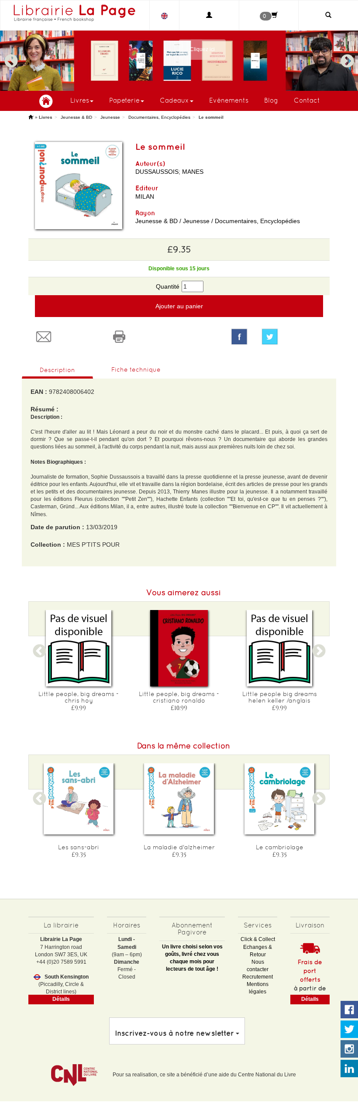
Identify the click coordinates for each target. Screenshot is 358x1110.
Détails (61, 999)
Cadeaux (174, 100)
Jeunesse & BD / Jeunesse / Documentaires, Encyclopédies (217, 220)
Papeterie (124, 100)
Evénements (228, 100)
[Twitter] (292, 336)
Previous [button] (11, 57)
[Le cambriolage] (279, 798)
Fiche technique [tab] (136, 369)
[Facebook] (239, 336)
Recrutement (257, 977)
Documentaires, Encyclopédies (159, 117)
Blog (271, 100)
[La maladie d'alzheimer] (179, 798)
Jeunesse (110, 117)
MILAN (144, 196)
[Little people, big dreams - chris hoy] (79, 648)
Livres (79, 100)
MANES (192, 171)
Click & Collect (258, 939)
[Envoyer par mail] (66, 336)
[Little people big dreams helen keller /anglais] (279, 648)
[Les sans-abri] (79, 798)
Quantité (167, 286)
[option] (179, 61)
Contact (307, 100)
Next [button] (347, 57)
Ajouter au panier (179, 306)
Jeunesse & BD (76, 117)
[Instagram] (349, 1049)
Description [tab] (57, 369)
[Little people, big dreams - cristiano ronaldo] (179, 648)
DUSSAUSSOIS (157, 171)
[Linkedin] (349, 1068)
